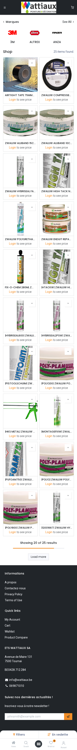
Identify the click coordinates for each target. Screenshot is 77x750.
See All (67, 21)
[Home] (13, 743)
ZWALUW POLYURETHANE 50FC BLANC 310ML (20, 239)
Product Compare (16, 637)
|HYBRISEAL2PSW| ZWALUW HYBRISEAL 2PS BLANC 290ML (56, 335)
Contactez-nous (15, 588)
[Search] (26, 743)
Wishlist (10, 631)
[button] (60, 734)
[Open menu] (38, 744)
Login (12, 99)
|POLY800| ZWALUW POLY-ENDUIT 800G (20, 527)
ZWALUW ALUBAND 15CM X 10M (20, 143)
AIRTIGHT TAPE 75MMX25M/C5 (20, 95)
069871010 (16, 685)
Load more (38, 557)
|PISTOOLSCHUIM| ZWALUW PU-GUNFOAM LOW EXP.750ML (20, 383)
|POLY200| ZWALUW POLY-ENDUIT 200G (56, 383)
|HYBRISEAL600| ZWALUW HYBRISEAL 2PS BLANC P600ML (20, 335)
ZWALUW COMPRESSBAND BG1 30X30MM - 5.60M (56, 95)
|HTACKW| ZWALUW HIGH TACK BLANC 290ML (56, 287)
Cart (7, 625)
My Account (12, 619)
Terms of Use (13, 600)
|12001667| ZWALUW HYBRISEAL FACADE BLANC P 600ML (56, 527)
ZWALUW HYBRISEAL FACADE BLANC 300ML (20, 191)
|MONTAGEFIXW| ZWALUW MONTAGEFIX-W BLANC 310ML (56, 431)
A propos (10, 582)
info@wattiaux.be (20, 679)
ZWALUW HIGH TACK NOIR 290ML (56, 191)
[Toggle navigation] (4, 7)
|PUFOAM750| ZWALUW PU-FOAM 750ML (20, 479)
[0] (72, 7)
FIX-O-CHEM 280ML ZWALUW (20, 287)
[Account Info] (64, 743)
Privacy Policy (13, 594)
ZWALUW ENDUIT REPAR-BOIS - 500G (56, 239)
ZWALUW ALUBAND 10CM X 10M (56, 143)
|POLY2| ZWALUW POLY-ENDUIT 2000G (56, 479)
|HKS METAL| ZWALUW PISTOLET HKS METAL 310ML (20, 431)
